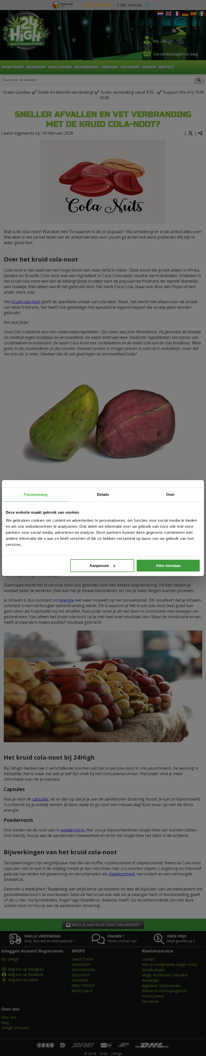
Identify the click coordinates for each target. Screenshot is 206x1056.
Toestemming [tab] (35, 494)
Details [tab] (103, 494)
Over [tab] (170, 494)
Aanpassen (99, 565)
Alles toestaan (168, 565)
